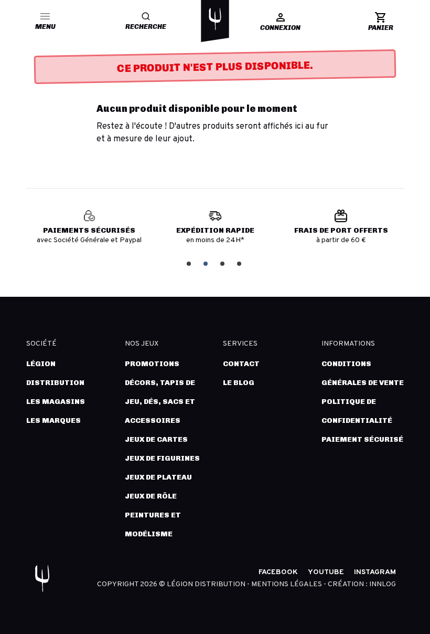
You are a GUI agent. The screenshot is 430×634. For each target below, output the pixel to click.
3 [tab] (223, 263)
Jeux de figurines (162, 458)
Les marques (53, 420)
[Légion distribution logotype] (215, 19)
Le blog (238, 382)
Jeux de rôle (151, 496)
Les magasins (55, 401)
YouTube (326, 572)
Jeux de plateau (158, 477)
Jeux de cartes (156, 439)
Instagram (375, 572)
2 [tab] (206, 263)
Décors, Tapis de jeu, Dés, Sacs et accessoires (160, 401)
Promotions (152, 363)
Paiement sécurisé (362, 439)
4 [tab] (240, 263)
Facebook (278, 572)
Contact (241, 363)
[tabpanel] (89, 231)
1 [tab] (190, 263)
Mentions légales (287, 584)
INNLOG (382, 584)
